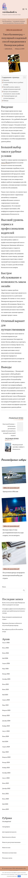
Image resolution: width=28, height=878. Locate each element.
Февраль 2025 (6, 710)
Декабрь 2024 (6, 720)
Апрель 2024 (6, 746)
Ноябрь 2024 (6, 726)
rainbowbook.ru (9, 12)
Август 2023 (5, 778)
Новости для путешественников (14, 30)
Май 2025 (5, 694)
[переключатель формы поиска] (26, 9)
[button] (23, 77)
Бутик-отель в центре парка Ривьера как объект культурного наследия (13, 604)
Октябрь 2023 (6, 773)
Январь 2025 (6, 715)
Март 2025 (5, 705)
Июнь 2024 (5, 736)
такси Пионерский (6, 163)
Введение (6, 80)
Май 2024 (5, 741)
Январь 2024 (6, 762)
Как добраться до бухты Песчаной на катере (12, 630)
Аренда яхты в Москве (10, 491)
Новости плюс (6, 847)
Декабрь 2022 (6, 788)
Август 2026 (5, 642)
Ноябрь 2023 (6, 767)
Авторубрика (6, 826)
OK (19, 876)
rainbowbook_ (9, 49)
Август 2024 (5, 731)
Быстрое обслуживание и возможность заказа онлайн (11, 93)
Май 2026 (5, 658)
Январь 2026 (6, 674)
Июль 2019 (5, 809)
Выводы (5, 100)
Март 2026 (5, 668)
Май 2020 (5, 804)
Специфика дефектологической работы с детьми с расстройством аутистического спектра (13, 611)
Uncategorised (6, 821)
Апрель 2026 (6, 663)
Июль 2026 (5, 648)
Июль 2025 (5, 684)
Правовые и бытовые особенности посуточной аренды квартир (12, 624)
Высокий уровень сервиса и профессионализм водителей (11, 88)
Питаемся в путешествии (9, 853)
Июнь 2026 (5, 653)
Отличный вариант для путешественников (10, 97)
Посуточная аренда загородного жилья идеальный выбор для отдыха (14, 575)
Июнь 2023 (5, 783)
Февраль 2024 (6, 757)
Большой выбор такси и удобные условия (13, 83)
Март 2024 (5, 752)
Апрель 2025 (6, 700)
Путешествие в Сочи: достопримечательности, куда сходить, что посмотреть (13, 532)
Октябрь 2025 (6, 679)
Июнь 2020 (5, 799)
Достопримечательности (9, 832)
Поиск (4, 587)
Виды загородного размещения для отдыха (12, 618)
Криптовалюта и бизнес (9, 837)
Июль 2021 (5, 793)
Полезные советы (7, 858)
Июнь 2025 (5, 689)
